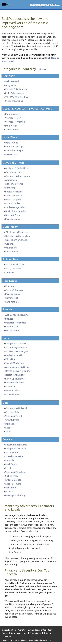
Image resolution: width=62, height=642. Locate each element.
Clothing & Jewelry (15, 172)
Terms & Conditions (19, 633)
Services (9, 272)
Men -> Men (11, 125)
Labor (8, 427)
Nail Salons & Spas (14, 150)
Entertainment (13, 394)
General (9, 243)
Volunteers (11, 247)
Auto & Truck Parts (14, 264)
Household (10, 487)
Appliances (11, 180)
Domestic (10, 386)
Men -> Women (13, 114)
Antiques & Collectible (16, 168)
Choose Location (9, 630)
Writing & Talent (13, 416)
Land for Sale (12, 301)
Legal (8, 468)
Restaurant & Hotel (15, 375)
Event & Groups (13, 480)
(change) (42, 69)
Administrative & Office (17, 367)
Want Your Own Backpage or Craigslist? (34, 630)
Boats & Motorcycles (15, 211)
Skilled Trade (12, 476)
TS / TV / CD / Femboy (16, 97)
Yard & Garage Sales (15, 207)
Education (10, 359)
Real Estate (11, 464)
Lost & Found (12, 251)
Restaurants (11, 154)
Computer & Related (15, 448)
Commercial (11, 298)
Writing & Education (15, 472)
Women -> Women (15, 121)
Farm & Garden (12, 203)
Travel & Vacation (14, 456)
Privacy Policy (35, 633)
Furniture (10, 187)
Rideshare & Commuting (17, 236)
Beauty (8, 491)
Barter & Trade (12, 215)
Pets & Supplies (13, 199)
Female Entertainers (16, 89)
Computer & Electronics (17, 176)
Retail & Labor (12, 390)
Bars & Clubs (11, 142)
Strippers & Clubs (14, 101)
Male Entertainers (14, 93)
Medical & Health (14, 355)
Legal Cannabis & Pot (16, 444)
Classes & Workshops (16, 240)
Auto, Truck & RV (13, 268)
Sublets (9, 318)
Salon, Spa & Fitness (15, 378)
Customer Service (14, 382)
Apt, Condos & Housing (16, 315)
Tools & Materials (14, 195)
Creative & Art (12, 412)
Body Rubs (10, 85)
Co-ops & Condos (14, 290)
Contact (5, 633)
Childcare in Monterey (16, 232)
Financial (9, 460)
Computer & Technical (16, 343)
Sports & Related (14, 191)
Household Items (14, 184)
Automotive (11, 452)
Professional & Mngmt (16, 351)
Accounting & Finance (16, 347)
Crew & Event (12, 420)
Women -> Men (13, 118)
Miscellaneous (12, 219)
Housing (9, 286)
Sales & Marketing (14, 363)
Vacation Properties (15, 322)
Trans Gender (12, 129)
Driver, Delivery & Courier (18, 371)
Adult (8, 431)
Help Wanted (12, 81)
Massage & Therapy (15, 495)
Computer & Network (16, 408)
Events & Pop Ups (14, 146)
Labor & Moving (13, 483)
